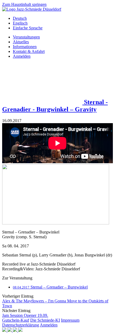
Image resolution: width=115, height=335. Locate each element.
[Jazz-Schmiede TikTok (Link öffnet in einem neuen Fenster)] (20, 330)
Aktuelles (21, 42)
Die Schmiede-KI (45, 320)
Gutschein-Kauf (15, 320)
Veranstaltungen (26, 37)
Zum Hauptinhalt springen (24, 4)
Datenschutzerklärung (20, 325)
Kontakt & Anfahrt (29, 51)
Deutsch (20, 18)
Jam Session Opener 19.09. (25, 315)
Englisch (20, 23)
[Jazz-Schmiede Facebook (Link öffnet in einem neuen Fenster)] (4, 330)
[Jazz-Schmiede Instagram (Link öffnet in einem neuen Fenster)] (10, 330)
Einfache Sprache (28, 28)
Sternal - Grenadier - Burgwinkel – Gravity (55, 106)
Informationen (25, 46)
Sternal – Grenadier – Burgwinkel (50, 287)
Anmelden (21, 56)
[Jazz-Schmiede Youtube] (43, 102)
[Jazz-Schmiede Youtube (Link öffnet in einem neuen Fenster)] (15, 330)
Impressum (70, 320)
